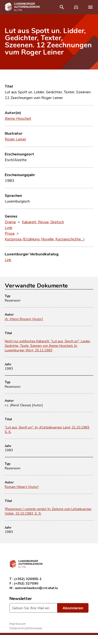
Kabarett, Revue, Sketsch (43, 221)
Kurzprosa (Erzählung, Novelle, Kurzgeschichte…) (45, 239)
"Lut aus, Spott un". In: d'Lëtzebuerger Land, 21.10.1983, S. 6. (47, 429)
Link (8, 259)
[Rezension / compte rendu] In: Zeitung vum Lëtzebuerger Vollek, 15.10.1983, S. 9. (48, 511)
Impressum (18, 623)
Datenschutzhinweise (26, 628)
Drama (10, 221)
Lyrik (8, 227)
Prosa (10, 233)
